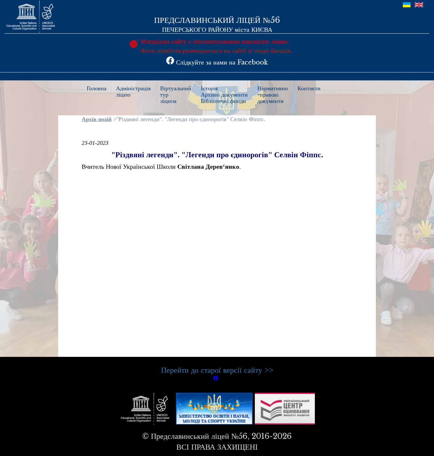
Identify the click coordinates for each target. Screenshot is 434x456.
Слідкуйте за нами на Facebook (221, 62)
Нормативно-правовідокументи (272, 95)
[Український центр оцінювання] (285, 408)
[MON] (214, 408)
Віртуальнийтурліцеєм (175, 95)
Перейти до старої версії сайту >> (217, 370)
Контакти (309, 88)
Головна (96, 88)
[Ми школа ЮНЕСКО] (146, 408)
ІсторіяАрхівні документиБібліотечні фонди (224, 95)
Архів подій (97, 119)
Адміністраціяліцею (133, 91)
